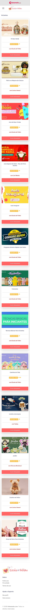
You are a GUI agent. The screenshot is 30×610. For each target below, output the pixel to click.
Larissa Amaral (16, 90)
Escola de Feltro (16, 48)
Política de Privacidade (5, 582)
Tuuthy (16, 424)
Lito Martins (16, 175)
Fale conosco (6, 598)
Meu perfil (5, 595)
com (10, 48)
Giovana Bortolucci (16, 465)
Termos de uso (6, 585)
